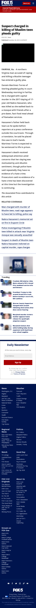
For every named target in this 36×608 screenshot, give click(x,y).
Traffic (18, 396)
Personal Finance (7, 417)
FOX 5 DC (4, 37)
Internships (20, 516)
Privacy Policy (20, 372)
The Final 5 (5, 493)
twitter (16, 583)
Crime (3, 405)
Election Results (21, 442)
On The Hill (5, 496)
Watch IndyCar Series (6, 551)
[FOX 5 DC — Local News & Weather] (7, 3)
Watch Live (26, 3)
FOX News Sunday (5, 421)
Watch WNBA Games (6, 568)
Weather (20, 388)
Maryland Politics (21, 435)
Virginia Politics (21, 437)
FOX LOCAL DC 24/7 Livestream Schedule (7, 472)
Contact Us (20, 495)
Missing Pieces (6, 512)
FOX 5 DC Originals (6, 480)
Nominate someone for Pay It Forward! (22, 466)
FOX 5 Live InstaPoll (19, 483)
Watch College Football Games (7, 538)
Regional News (6, 430)
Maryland (5, 396)
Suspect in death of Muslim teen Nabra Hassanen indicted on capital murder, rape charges (17, 244)
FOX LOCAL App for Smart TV (21, 491)
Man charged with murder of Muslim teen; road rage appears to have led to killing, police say (17, 210)
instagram (20, 583)
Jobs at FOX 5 (20, 518)
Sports (4, 408)
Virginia (4, 394)
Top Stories (5, 424)
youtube (8, 583)
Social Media (20, 506)
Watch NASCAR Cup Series (7, 547)
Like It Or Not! (6, 491)
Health (4, 415)
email (27, 583)
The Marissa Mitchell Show (6, 485)
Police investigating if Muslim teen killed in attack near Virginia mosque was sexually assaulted (18, 231)
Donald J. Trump (21, 444)
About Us (20, 479)
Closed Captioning (19, 522)
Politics (19, 429)
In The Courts (6, 498)
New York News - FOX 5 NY (7, 435)
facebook (12, 583)
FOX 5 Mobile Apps (20, 503)
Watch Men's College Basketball (6, 556)
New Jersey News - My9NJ (7, 446)
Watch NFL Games (5, 534)
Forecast (19, 391)
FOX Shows (5, 462)
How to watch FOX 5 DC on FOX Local (7, 466)
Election (19, 440)
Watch (4, 452)
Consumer (5, 413)
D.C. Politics (20, 432)
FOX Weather (20, 407)
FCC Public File (21, 511)
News (9, 37)
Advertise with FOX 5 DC (21, 487)
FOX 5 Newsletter (22, 500)
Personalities (20, 497)
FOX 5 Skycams (21, 394)
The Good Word (7, 503)
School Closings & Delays (21, 399)
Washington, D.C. (7, 391)
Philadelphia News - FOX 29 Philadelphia (6, 441)
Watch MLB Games (5, 543)
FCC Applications (21, 514)
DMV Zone (5, 489)
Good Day (20, 452)
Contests (19, 509)
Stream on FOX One (6, 529)
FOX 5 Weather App (21, 404)
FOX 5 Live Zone (7, 501)
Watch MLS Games (5, 572)
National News (6, 403)
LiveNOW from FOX (6, 458)
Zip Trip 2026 (20, 470)
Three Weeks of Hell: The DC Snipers (7, 507)
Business (4, 410)
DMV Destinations (20, 458)
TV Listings (5, 455)
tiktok (23, 583)
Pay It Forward (21, 462)
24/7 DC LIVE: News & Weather (7, 399)
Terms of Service (19, 374)
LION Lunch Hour (22, 455)
